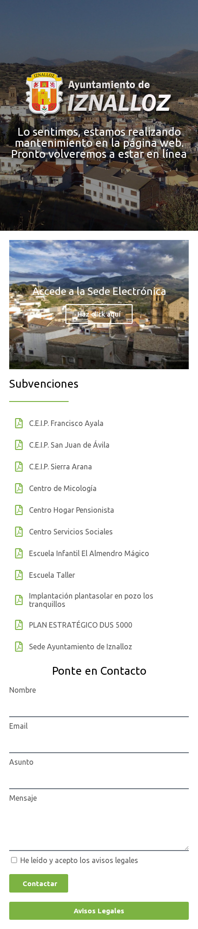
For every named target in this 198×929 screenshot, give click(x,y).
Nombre (22, 690)
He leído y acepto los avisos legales (79, 860)
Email (18, 726)
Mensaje (23, 798)
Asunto (21, 762)
